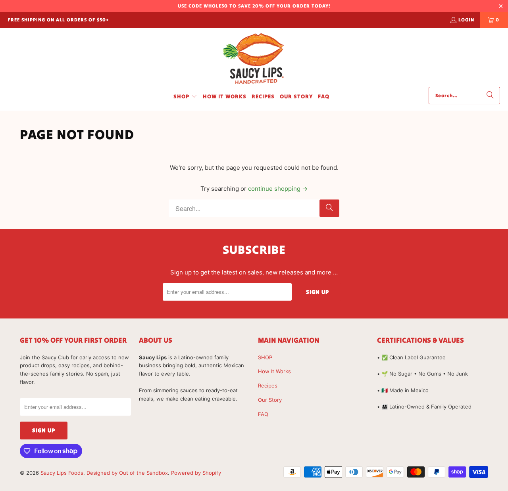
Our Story (270, 400)
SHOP (265, 357)
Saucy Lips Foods (61, 473)
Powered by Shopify (196, 473)
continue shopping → (278, 188)
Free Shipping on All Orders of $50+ (58, 20)
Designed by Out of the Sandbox (127, 473)
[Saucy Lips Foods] (254, 59)
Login (466, 20)
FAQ (263, 414)
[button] (185, 97)
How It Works (274, 371)
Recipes (267, 385)
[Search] (490, 95)
